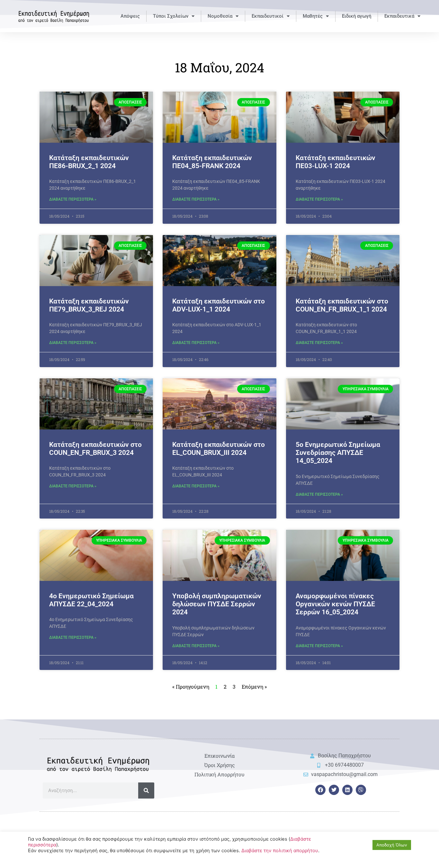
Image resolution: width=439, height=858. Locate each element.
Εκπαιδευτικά (399, 16)
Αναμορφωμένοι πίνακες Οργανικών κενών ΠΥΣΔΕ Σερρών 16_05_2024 (335, 604)
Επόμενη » (254, 686)
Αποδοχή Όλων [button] (391, 844)
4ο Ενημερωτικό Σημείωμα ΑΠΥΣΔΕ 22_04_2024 (91, 600)
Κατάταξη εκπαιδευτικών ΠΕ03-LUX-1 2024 (335, 162)
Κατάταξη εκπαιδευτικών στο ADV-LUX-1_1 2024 (218, 305)
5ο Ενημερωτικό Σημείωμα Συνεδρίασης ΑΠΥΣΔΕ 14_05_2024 (338, 453)
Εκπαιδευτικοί (267, 16)
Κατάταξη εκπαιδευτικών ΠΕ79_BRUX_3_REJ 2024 (89, 305)
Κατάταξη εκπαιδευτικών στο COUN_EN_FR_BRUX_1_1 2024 (342, 305)
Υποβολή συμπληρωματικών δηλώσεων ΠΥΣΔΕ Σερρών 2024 (216, 604)
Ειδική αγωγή (356, 16)
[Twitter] (334, 790)
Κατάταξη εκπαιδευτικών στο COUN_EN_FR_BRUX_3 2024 (95, 448)
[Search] (146, 790)
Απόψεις (130, 16)
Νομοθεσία (220, 16)
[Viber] (361, 790)
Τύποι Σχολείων (170, 16)
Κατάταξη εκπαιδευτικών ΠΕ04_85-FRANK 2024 (212, 162)
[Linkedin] (347, 790)
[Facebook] (320, 790)
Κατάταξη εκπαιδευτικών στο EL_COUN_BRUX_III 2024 (218, 448)
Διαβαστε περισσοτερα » (72, 199)
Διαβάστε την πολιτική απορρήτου (279, 850)
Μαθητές (313, 16)
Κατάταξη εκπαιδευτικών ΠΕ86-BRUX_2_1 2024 (89, 162)
